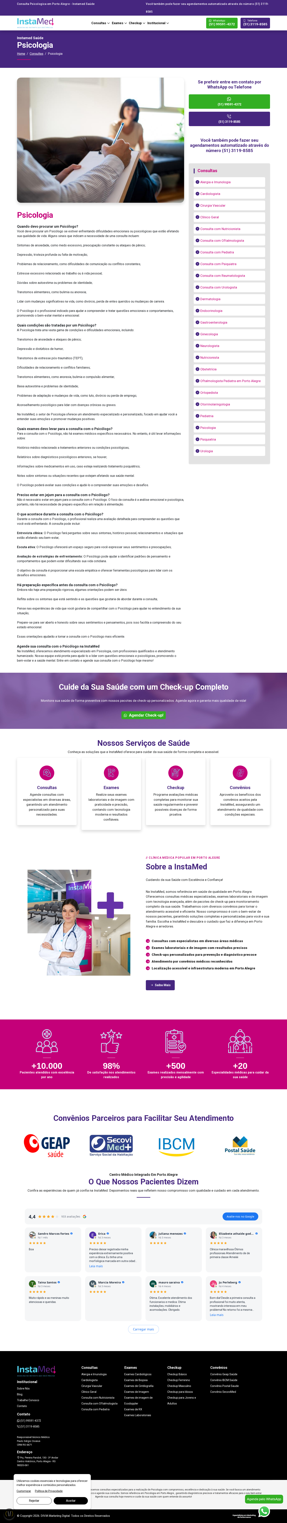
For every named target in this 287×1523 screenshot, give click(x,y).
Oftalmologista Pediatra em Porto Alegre (230, 381)
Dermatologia (210, 299)
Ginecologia (209, 334)
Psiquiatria (208, 439)
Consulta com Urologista (218, 287)
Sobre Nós (23, 1388)
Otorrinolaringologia (215, 404)
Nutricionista (209, 357)
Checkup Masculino (179, 1386)
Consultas (99, 23)
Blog (19, 1394)
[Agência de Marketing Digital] (244, 1516)
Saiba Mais (163, 985)
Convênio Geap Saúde (223, 1374)
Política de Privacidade (49, 1491)
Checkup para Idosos (180, 1391)
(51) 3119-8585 (255, 22)
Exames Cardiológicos (138, 1374)
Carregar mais (143, 1329)
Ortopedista (209, 393)
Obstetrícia (208, 369)
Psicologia (208, 428)
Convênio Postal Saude (224, 1386)
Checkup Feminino (178, 1380)
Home (21, 54)
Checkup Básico (177, 1374)
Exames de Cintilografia (138, 1386)
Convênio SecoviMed (223, 1391)
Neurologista (209, 346)
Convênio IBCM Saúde (223, 1380)
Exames (118, 23)
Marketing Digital (59, 1516)
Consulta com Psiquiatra (218, 264)
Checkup (136, 23)
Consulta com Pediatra (217, 252)
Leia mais (96, 1266)
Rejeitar (34, 1501)
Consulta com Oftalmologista (222, 240)
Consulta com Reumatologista (222, 276)
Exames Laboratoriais (137, 1415)
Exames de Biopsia (136, 1380)
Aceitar (71, 1501)
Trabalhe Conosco (28, 1400)
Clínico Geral (209, 217)
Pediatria (206, 416)
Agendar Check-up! (145, 715)
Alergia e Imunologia (215, 182)
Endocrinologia (211, 311)
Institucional (156, 23)
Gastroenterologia (213, 322)
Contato (22, 1406)
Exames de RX (133, 1409)
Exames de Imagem (136, 1391)
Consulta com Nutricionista (220, 229)
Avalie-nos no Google (240, 1216)
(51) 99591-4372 (222, 22)
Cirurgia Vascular (213, 205)
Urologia (206, 451)
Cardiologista (210, 194)
